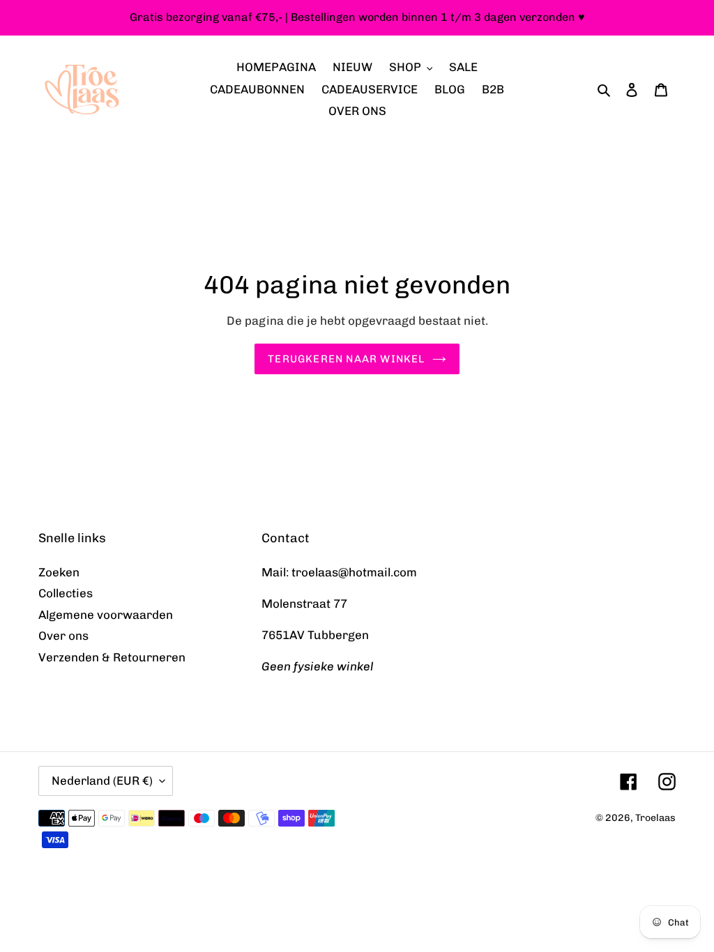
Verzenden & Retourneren (111, 657)
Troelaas (655, 818)
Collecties (65, 593)
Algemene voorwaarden (105, 615)
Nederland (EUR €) (102, 781)
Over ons (63, 636)
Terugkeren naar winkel (346, 359)
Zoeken (58, 572)
